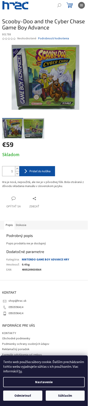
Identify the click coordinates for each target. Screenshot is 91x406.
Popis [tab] (9, 225)
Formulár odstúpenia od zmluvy (22, 355)
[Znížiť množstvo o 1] (17, 173)
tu (20, 371)
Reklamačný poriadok (15, 349)
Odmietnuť (22, 395)
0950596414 (15, 307)
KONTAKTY (9, 333)
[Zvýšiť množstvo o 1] (17, 168)
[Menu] (81, 5)
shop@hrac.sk (17, 301)
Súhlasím (65, 395)
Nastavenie (44, 382)
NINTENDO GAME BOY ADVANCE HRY (45, 259)
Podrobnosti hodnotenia (53, 39)
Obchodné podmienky (16, 338)
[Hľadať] (59, 5)
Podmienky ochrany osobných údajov (25, 344)
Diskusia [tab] (21, 225)
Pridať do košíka (40, 171)
